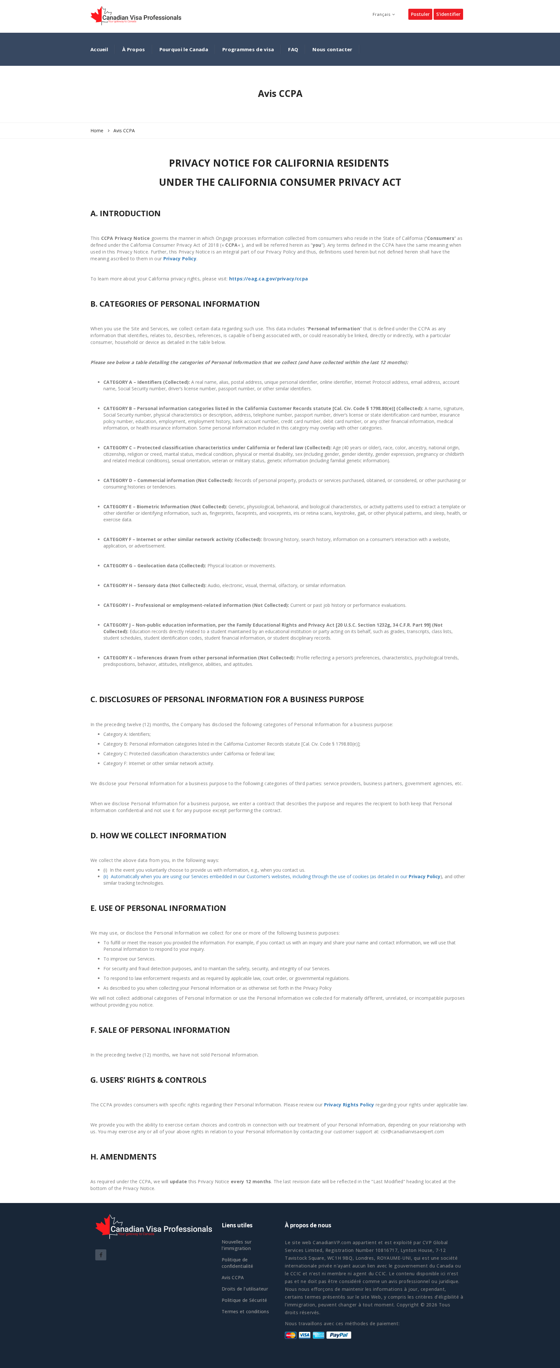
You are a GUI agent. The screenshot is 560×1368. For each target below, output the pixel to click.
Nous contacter (332, 49)
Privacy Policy (179, 258)
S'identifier (448, 14)
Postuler (420, 14)
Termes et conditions (245, 1311)
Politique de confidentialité (237, 1262)
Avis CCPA (233, 1277)
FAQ (293, 49)
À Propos (133, 49)
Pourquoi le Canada (183, 49)
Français (382, 14)
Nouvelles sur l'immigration (236, 1245)
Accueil (99, 49)
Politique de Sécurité (244, 1300)
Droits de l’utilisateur (245, 1289)
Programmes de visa (248, 49)
